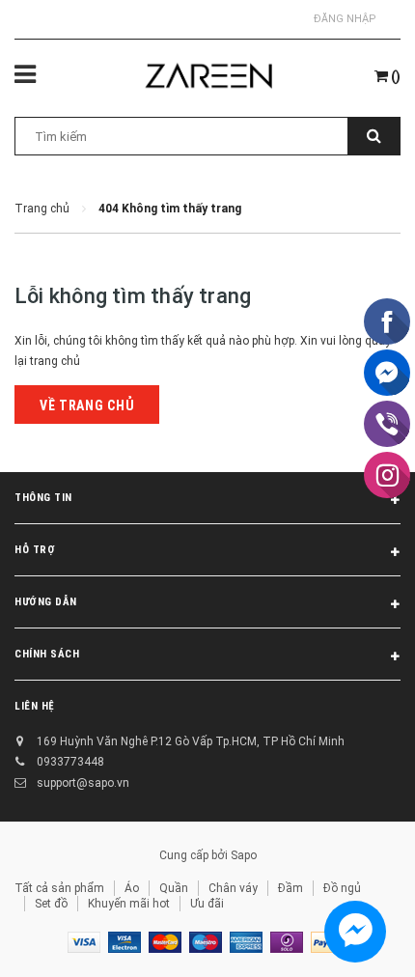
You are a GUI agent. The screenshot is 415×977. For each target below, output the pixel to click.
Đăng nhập (345, 19)
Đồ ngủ (342, 888)
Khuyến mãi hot (129, 903)
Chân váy (233, 888)
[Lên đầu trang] (350, 938)
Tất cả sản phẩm (59, 888)
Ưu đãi (207, 903)
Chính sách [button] (47, 654)
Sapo (244, 855)
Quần (173, 888)
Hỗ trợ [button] (34, 550)
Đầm (290, 888)
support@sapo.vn (83, 783)
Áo (131, 888)
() (394, 76)
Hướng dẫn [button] (45, 602)
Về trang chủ (87, 405)
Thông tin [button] (43, 497)
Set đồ (51, 903)
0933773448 (70, 761)
